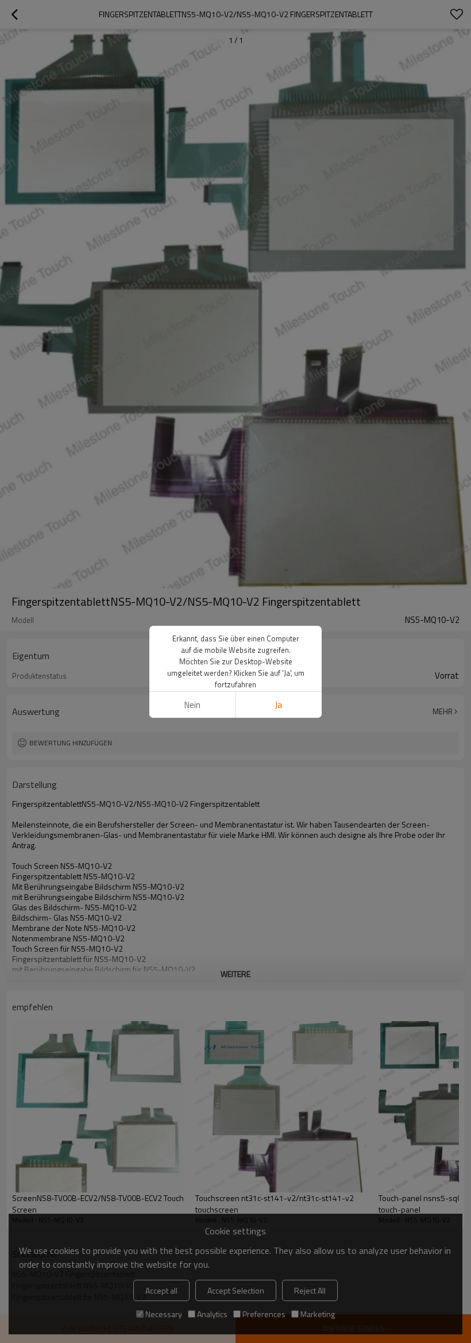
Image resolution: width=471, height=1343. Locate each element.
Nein (192, 704)
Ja (278, 704)
